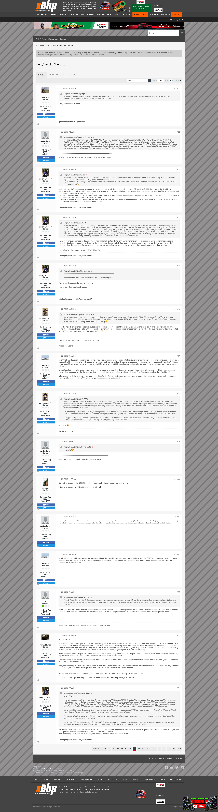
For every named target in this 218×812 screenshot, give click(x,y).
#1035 (177, 688)
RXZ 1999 (99, 674)
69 (134, 749)
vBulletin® (47, 769)
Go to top (178, 759)
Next (179, 749)
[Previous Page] (170, 80)
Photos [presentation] (72, 75)
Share (47, 114)
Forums (63, 14)
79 (159, 749)
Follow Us (127, 14)
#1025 (177, 266)
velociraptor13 (45, 319)
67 (126, 749)
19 (105, 749)
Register (117, 14)
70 (139, 749)
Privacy (169, 759)
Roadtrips (80, 14)
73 (151, 749)
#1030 (177, 479)
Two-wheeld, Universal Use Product (73, 287)
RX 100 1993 (121, 674)
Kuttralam (79, 678)
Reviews (54, 14)
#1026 (177, 309)
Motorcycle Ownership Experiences (60, 45)
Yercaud (132, 678)
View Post (86, 93)
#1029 (177, 442)
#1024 (177, 217)
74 (155, 749)
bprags (45, 489)
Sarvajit (45, 98)
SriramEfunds (45, 645)
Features (44, 14)
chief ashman (45, 141)
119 (164, 749)
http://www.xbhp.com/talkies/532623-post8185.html (80, 487)
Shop (109, 14)
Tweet (47, 117)
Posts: (43, 110)
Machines (90, 14)
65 (118, 749)
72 (147, 749)
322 (174, 749)
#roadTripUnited (140, 14)
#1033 (177, 592)
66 (122, 749)
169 (169, 749)
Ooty (90, 678)
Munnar (96, 678)
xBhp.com (38, 807)
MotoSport (154, 14)
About (46, 779)
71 (143, 749)
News (37, 14)
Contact (57, 779)
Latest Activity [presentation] (56, 75)
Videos (71, 14)
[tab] (41, 75)
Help (151, 759)
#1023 (177, 170)
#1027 (177, 356)
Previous (96, 749)
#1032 (177, 554)
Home (36, 779)
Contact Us (159, 759)
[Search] (182, 33)
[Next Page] (172, 80)
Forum (42, 45)
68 (130, 749)
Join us (74, 10)
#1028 (177, 394)
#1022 (177, 132)
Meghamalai (69, 678)
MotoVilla (165, 14)
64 (114, 749)
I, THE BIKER (176, 14)
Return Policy (176, 779)
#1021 (177, 88)
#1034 (177, 636)
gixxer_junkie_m (45, 179)
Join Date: (44, 106)
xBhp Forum (112, 779)
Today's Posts (41, 39)
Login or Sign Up (175, 19)
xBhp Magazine (87, 779)
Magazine (101, 14)
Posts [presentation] (41, 75)
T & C (163, 779)
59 (109, 749)
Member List (53, 39)
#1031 (177, 517)
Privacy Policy (149, 779)
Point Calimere (111, 678)
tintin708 (45, 365)
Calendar (63, 39)
